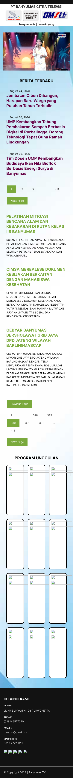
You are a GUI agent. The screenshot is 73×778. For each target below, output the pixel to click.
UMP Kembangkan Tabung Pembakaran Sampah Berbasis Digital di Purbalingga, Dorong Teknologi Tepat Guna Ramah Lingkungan (35, 131)
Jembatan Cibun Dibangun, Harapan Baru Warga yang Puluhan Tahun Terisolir (32, 100)
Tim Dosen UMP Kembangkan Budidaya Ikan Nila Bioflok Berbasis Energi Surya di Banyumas (34, 166)
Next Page (17, 200)
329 (49, 415)
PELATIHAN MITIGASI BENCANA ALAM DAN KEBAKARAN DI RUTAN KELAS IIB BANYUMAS (35, 224)
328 (35, 415)
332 (41, 422)
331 (27, 422)
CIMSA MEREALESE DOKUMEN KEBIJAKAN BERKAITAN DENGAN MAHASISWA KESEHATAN (35, 277)
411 (57, 189)
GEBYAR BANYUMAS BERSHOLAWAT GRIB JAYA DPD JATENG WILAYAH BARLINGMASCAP (32, 338)
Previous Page (19, 403)
